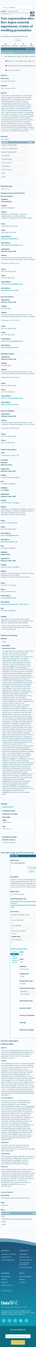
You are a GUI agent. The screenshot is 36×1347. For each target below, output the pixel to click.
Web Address (5, 243)
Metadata (12, 7)
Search (5, 7)
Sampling (4, 804)
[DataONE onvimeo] (9, 1320)
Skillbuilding (5, 1276)
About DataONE (25, 1276)
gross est (15, 960)
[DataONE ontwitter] (4, 1320)
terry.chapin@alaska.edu (10, 535)
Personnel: (4, 460)
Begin (4, 820)
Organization (5, 249)
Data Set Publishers (7, 411)
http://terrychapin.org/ (9, 542)
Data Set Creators (7, 196)
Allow (3, 1210)
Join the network (25, 1260)
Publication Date (6, 186)
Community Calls (25, 1267)
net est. (14, 962)
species (14, 958)
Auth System (5, 1195)
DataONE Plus (6, 1257)
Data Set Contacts (7, 297)
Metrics (22, 1279)
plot (13, 954)
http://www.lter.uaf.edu (9, 290)
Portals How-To (6, 1285)
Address (4, 212)
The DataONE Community (24, 1264)
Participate (23, 1254)
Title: (2, 453)
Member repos (24, 1257)
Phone (3, 224)
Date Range (6, 817)
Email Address (6, 236)
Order (3, 1202)
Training (4, 1279)
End (4, 826)
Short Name (5, 78)
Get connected (18, 1342)
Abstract (4, 93)
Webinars (4, 1282)
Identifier (4, 86)
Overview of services (8, 1254)
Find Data (7, 1291)
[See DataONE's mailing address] (26, 1320)
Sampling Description (9, 837)
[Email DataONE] (15, 1320)
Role (2, 481)
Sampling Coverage (8, 811)
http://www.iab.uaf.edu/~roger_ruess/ (15, 604)
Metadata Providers (7, 354)
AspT (14, 956)
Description (6, 645)
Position (4, 205)
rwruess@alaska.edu (8, 598)
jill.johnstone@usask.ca (10, 239)
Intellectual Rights (7, 1044)
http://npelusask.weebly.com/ (12, 245)
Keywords (4, 136)
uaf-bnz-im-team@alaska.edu (12, 284)
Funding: (3, 616)
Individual (4, 199)
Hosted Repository (8, 1260)
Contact (22, 1282)
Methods (4, 638)
